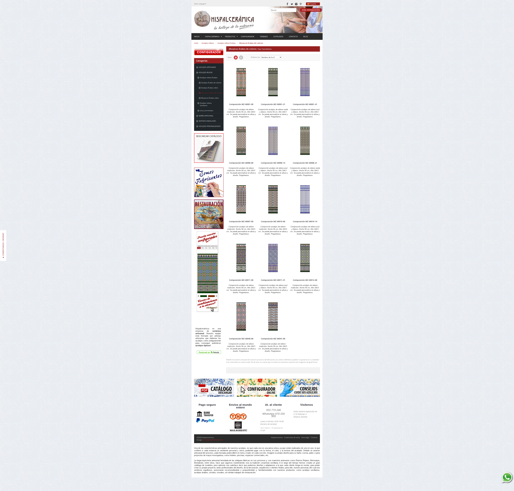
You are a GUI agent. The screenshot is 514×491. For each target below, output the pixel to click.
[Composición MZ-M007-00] (241, 199)
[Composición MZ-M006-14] (273, 141)
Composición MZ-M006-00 (241, 163)
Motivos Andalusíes (207, 121)
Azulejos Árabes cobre (209, 88)
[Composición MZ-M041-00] (273, 316)
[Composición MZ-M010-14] (305, 199)
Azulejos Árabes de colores (211, 83)
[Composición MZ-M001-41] (305, 82)
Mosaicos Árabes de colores (211, 93)
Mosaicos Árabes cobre (210, 98)
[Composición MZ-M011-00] (241, 258)
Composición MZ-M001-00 (241, 104)
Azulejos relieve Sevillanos (206, 104)
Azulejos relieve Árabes (227, 43)
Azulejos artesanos (207, 67)
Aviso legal (305, 437)
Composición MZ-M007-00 (241, 221)
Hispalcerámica (277, 437)
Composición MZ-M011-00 (241, 280)
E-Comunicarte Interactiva (212, 440)
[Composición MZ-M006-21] (305, 141)
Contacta (314, 437)
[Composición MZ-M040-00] (241, 316)
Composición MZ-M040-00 (241, 338)
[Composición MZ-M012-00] (305, 258)
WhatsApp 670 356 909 (273, 415)
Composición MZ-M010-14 (305, 221)
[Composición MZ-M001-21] (273, 82)
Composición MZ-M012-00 (305, 280)
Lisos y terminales (206, 110)
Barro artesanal (206, 116)
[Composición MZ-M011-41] (273, 258)
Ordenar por (255, 57)
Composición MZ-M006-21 (305, 163)
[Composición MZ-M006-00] (241, 141)
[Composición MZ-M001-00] (241, 82)
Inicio (196, 43)
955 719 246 (273, 410)
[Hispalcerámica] (224, 19)
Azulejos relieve (208, 43)
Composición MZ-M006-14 (273, 163)
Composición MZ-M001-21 (273, 104)
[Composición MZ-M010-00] (273, 199)
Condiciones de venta (292, 437)
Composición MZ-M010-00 (273, 221)
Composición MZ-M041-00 (273, 338)
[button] (3, 245)
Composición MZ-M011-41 (273, 280)
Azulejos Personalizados (209, 126)
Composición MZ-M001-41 (305, 104)
